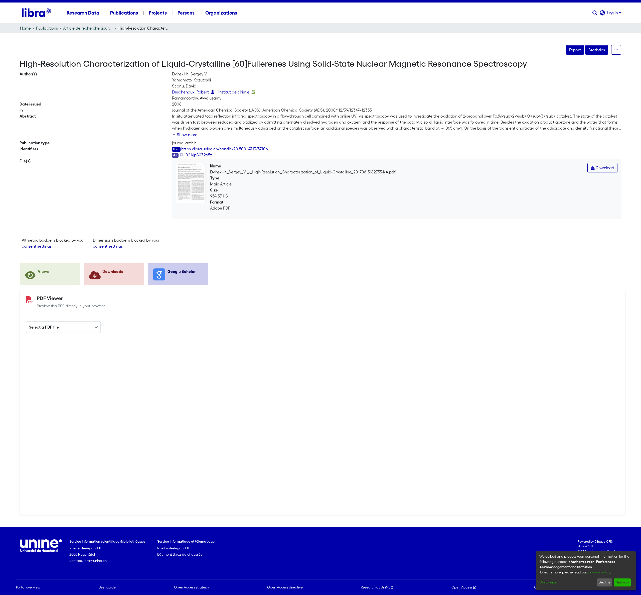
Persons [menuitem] (186, 13)
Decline (604, 582)
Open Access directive (285, 587)
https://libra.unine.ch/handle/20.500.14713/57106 (224, 149)
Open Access (461, 587)
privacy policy (599, 572)
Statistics (596, 50)
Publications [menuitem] (124, 13)
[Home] (37, 13)
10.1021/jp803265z (195, 155)
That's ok (622, 582)
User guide (107, 587)
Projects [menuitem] (158, 13)
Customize (548, 582)
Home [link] (25, 28)
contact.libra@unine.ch (88, 561)
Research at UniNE (375, 587)
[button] (595, 13)
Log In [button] (613, 13)
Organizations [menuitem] (221, 13)
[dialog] (586, 570)
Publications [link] (47, 28)
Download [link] (604, 167)
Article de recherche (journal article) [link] (88, 28)
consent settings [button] (37, 246)
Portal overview (28, 587)
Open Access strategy (191, 587)
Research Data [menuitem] (83, 13)
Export (575, 50)
